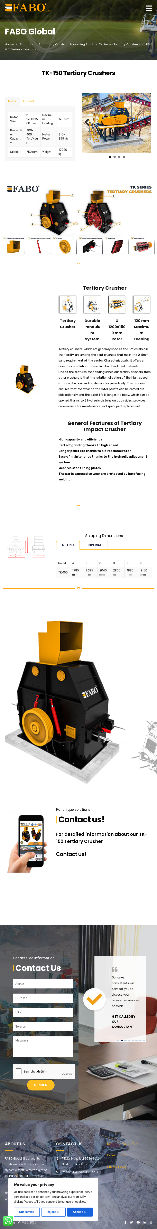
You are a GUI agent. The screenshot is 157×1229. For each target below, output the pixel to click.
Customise (26, 1212)
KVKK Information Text (122, 1144)
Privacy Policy (117, 1167)
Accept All (80, 1212)
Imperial (28, 101)
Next (145, 123)
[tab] (12, 101)
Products (26, 44)
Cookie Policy (116, 1155)
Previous (88, 123)
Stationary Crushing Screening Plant (66, 44)
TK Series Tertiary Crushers (119, 44)
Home (9, 44)
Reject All (53, 1212)
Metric (12, 101)
